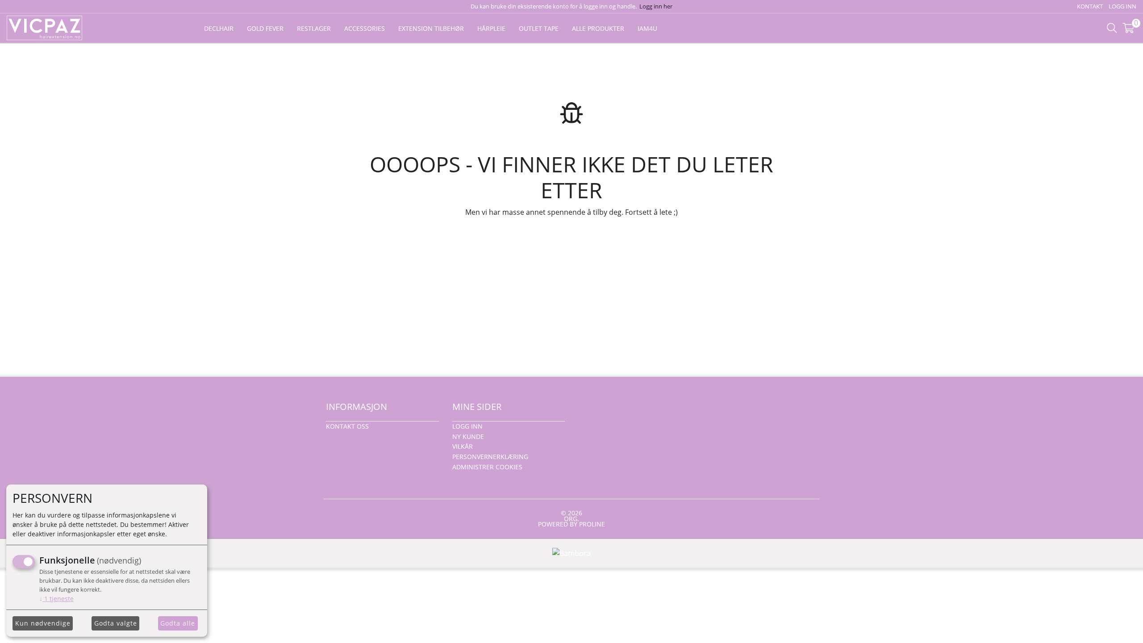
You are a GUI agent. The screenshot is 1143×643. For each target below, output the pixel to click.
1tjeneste (56, 598)
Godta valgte (115, 623)
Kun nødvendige (43, 623)
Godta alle (177, 623)
